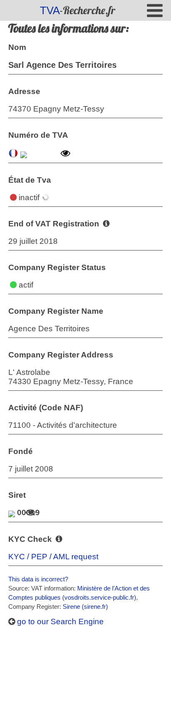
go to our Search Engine (59, 621)
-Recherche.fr (77, 10)
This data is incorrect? (38, 579)
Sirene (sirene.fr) (85, 606)
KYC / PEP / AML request (53, 556)
